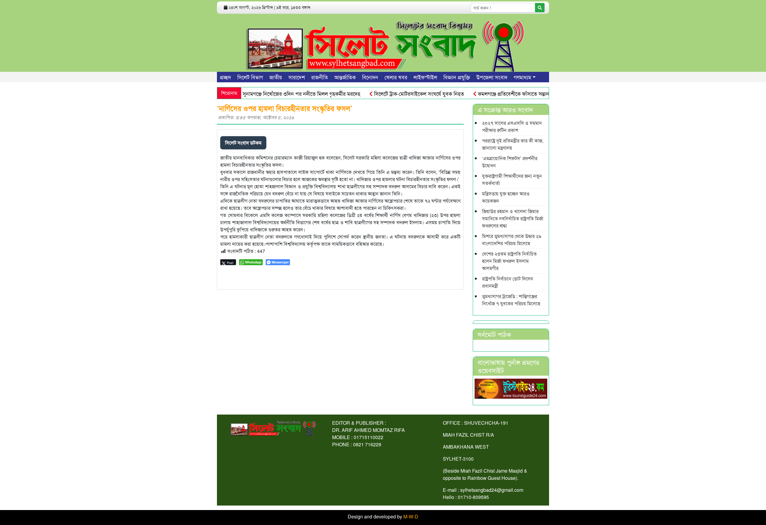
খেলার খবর (395, 77)
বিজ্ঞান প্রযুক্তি (456, 77)
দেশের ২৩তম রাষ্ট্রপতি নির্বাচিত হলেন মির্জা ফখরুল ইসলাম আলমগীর (509, 260)
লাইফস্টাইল (425, 77)
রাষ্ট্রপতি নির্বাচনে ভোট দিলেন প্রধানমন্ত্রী (507, 282)
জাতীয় (275, 77)
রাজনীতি (319, 77)
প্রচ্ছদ (225, 77)
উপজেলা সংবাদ (491, 77)
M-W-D (410, 516)
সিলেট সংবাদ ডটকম (243, 142)
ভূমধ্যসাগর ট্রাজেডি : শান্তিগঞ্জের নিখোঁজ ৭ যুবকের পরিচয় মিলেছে (511, 300)
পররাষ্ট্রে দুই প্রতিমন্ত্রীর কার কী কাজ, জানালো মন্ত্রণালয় (512, 144)
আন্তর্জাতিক (345, 77)
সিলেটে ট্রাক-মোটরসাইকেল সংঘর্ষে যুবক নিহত (408, 93)
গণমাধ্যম (522, 77)
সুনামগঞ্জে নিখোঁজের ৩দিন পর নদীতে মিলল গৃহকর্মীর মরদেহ (290, 93)
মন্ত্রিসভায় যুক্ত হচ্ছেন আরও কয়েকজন (506, 197)
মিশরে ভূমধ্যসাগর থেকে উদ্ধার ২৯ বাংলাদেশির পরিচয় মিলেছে (511, 240)
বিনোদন (370, 77)
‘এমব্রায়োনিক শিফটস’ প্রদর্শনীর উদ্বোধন (509, 162)
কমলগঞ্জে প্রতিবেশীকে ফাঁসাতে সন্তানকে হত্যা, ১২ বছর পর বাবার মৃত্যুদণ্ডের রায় (544, 93)
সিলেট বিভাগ (250, 77)
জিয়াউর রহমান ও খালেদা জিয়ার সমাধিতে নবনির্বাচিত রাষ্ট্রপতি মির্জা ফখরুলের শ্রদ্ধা (512, 218)
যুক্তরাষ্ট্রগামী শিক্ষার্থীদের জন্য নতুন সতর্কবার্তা (512, 179)
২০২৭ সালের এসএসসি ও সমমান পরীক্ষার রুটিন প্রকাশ (512, 126)
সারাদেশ (296, 77)
